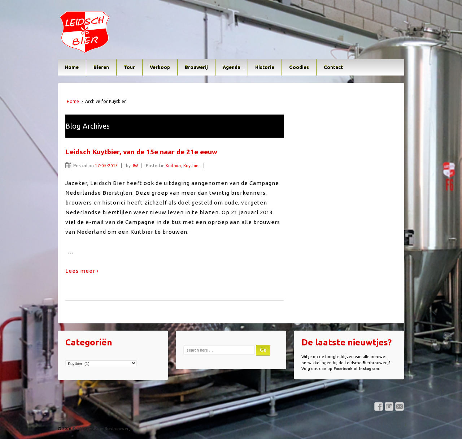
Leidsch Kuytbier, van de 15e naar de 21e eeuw (141, 152)
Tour (129, 67)
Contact (333, 67)
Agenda (231, 67)
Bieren (101, 67)
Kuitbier (173, 165)
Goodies (299, 67)
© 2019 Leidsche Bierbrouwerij (101, 428)
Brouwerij (196, 67)
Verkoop (160, 67)
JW (135, 165)
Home (72, 67)
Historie (264, 67)
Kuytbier (191, 165)
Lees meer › (82, 271)
